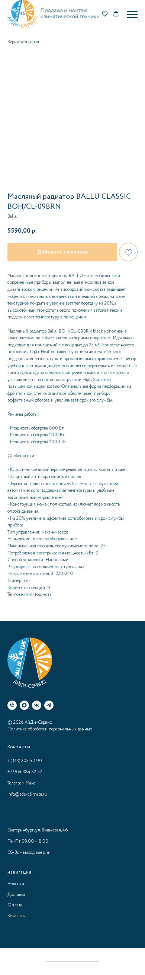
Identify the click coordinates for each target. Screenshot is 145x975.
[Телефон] (12, 705)
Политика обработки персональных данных (49, 729)
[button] (105, 14)
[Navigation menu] (132, 15)
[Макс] (24, 705)
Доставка (16, 894)
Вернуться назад (23, 42)
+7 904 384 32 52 (24, 772)
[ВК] (36, 705)
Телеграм (16, 783)
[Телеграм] (49, 705)
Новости (15, 884)
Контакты (16, 916)
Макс (31, 783)
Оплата (14, 905)
